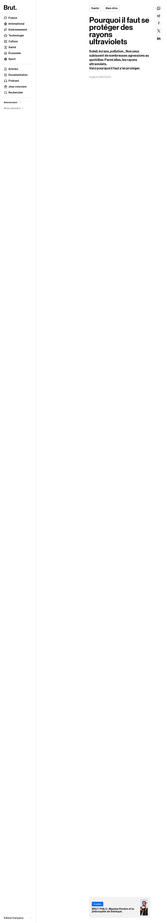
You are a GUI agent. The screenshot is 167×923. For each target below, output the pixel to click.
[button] (18, 918)
